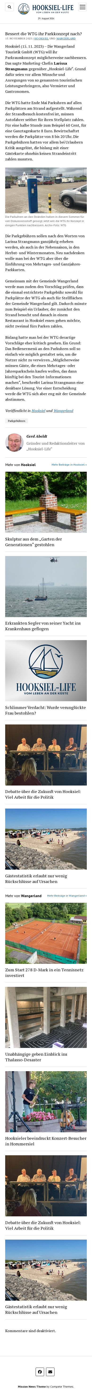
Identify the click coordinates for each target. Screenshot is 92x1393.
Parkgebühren (16, 421)
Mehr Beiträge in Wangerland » (67, 895)
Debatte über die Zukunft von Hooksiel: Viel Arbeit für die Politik (43, 794)
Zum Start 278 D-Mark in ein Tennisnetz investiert (44, 972)
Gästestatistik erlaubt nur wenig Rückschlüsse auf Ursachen (36, 878)
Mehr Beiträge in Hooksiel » (69, 464)
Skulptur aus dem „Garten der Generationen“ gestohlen (33, 541)
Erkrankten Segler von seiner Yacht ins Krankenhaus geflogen (43, 625)
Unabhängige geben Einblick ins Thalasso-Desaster (36, 1056)
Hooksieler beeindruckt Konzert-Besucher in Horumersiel (45, 1141)
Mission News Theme (32, 1386)
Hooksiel (41, 38)
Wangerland (66, 38)
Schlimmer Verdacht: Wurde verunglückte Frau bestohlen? (45, 710)
